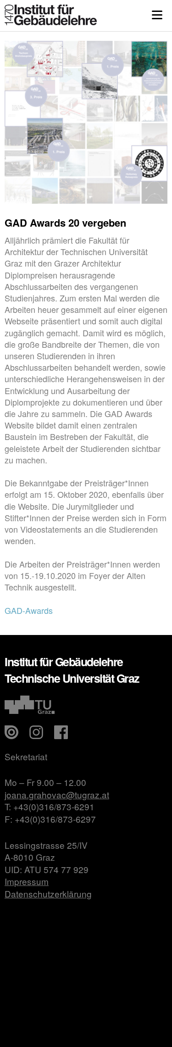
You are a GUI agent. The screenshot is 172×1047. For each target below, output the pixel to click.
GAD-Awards (29, 610)
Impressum (27, 881)
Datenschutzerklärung (48, 893)
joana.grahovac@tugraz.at (57, 794)
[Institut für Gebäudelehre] (51, 22)
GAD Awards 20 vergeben (65, 222)
